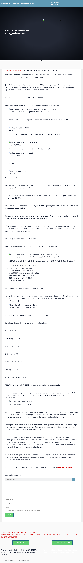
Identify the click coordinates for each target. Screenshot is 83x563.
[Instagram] (75, 5)
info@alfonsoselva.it (65, 467)
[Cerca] (73, 479)
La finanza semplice (17, 70)
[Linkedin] (75, 2)
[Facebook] (72, 2)
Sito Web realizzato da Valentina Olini (57, 550)
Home (7, 70)
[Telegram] (79, 2)
